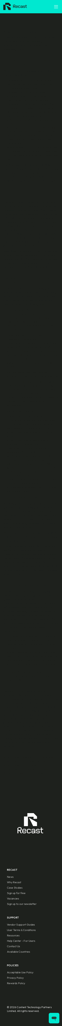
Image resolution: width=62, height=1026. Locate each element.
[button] (55, 7)
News (10, 876)
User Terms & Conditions (21, 930)
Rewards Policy (16, 983)
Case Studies (14, 887)
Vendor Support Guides (21, 924)
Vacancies (13, 898)
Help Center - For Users (21, 940)
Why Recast (14, 882)
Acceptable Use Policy (20, 972)
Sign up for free (16, 893)
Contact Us (13, 946)
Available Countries (18, 951)
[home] (14, 7)
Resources (13, 935)
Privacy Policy (15, 977)
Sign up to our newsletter (22, 904)
